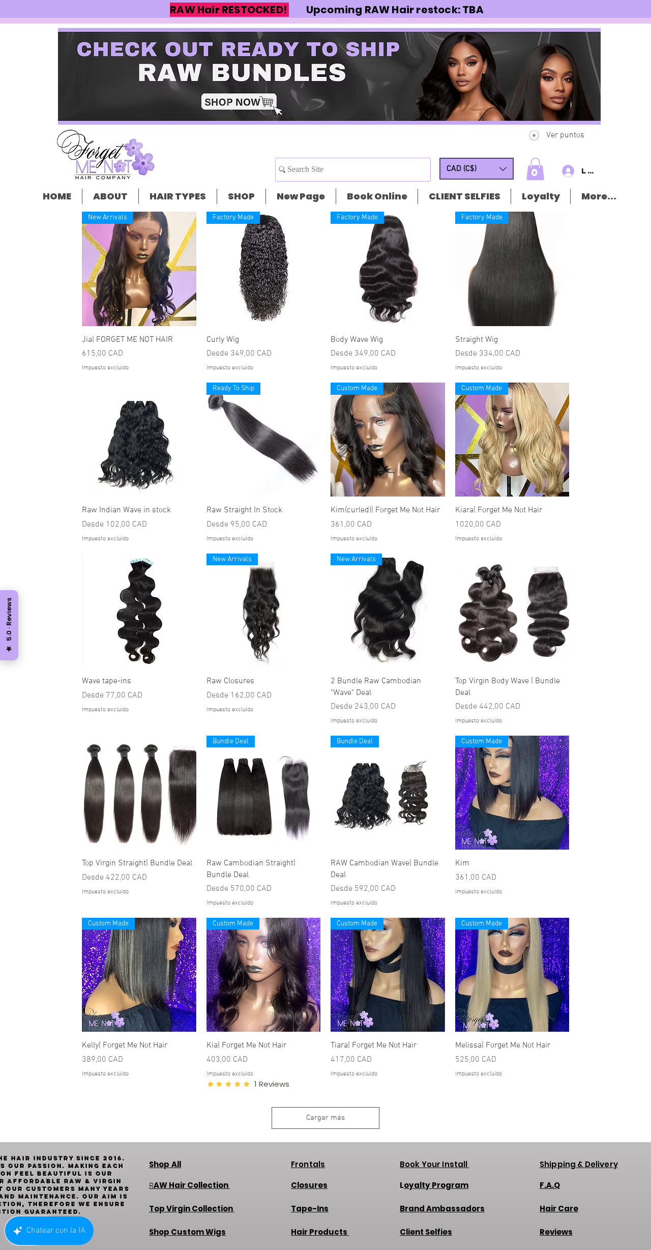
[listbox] (476, 169)
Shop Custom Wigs (187, 1232)
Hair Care (559, 1208)
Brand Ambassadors (442, 1208)
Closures (309, 1185)
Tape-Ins (310, 1208)
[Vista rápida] (139, 440)
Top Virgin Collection (191, 1208)
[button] (476, 169)
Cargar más (325, 1117)
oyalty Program (436, 1185)
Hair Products (320, 1232)
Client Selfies (426, 1232)
